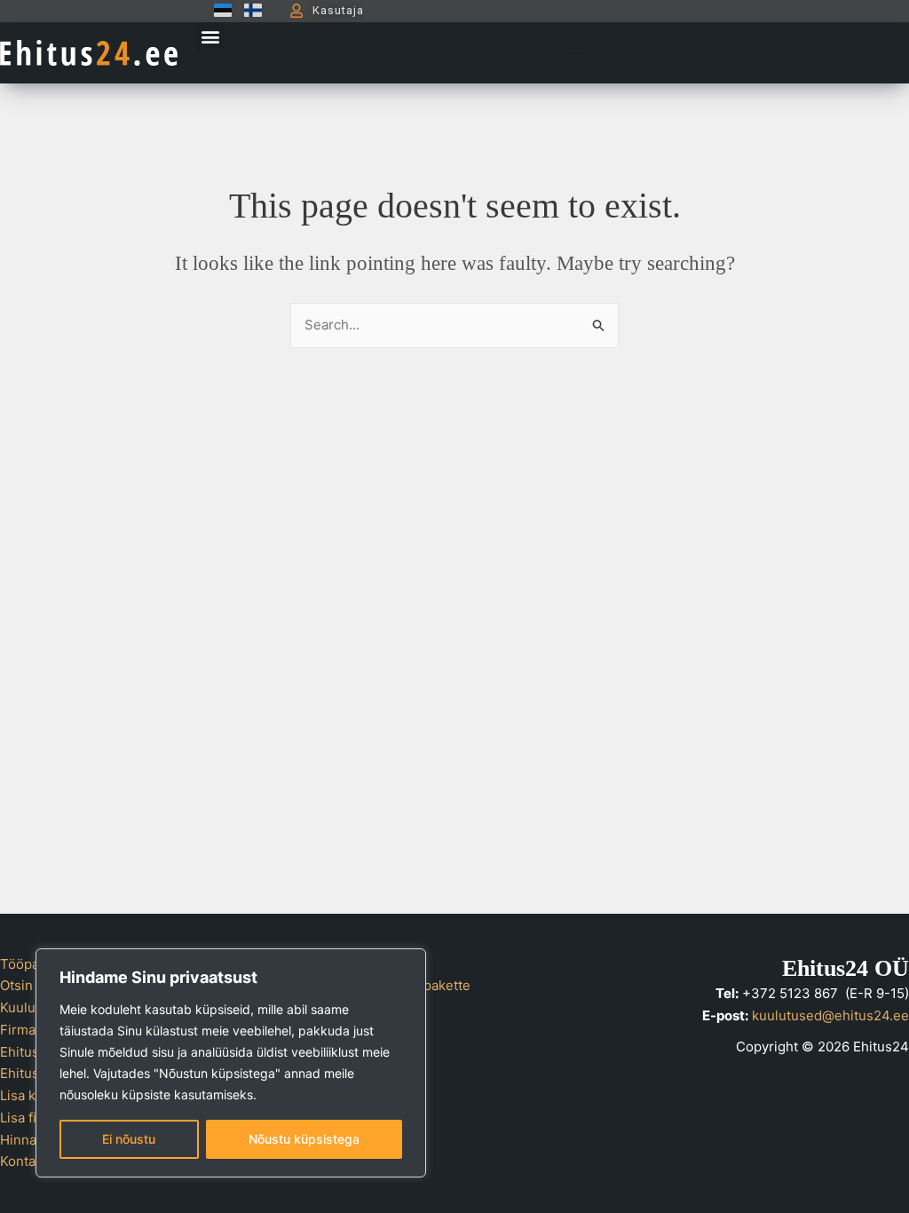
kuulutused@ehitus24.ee (830, 1015)
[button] (210, 37)
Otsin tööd (32, 985)
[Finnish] (248, 10)
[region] (231, 1062)
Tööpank (27, 963)
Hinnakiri (28, 1139)
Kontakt (23, 1161)
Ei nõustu (128, 1138)
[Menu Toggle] (576, 52)
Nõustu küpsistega (304, 1138)
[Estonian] (218, 10)
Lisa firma (30, 1117)
